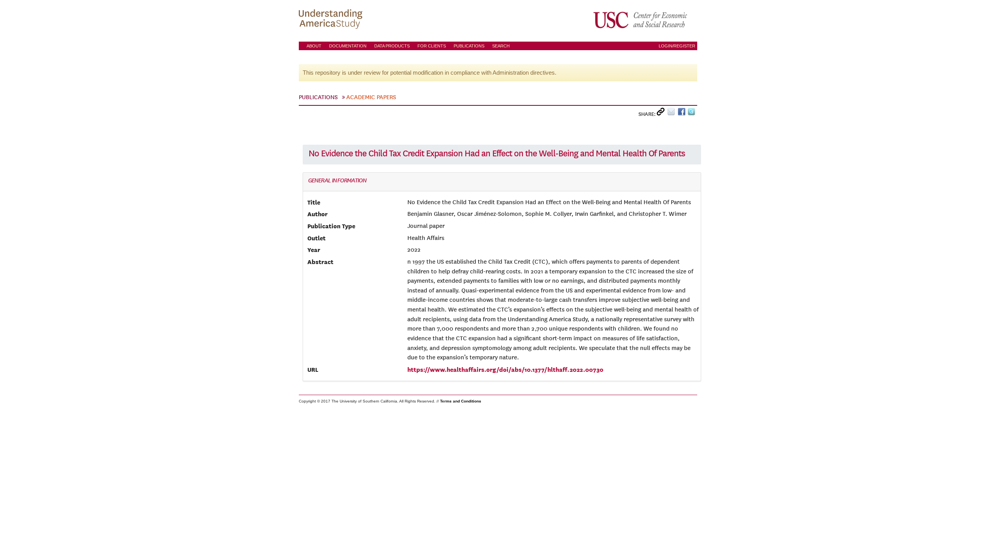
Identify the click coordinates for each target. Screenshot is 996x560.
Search (501, 46)
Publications (469, 46)
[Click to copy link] (662, 113)
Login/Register (677, 46)
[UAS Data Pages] (332, 19)
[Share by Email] (672, 113)
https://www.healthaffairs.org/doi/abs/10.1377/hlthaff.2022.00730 (505, 369)
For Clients (431, 46)
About (314, 46)
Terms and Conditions (460, 401)
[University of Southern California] (640, 19)
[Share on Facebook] (682, 113)
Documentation (347, 46)
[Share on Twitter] (692, 113)
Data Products (392, 46)
